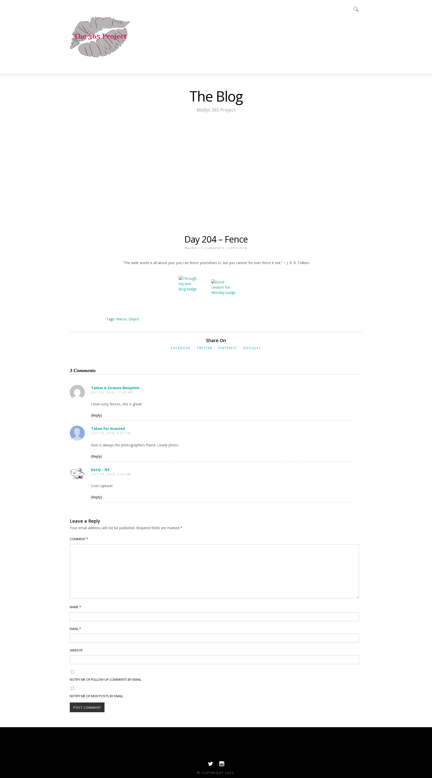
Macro (191, 248)
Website (76, 650)
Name (75, 607)
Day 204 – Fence (216, 239)
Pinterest (227, 348)
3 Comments (212, 248)
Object (133, 319)
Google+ (252, 348)
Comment (79, 539)
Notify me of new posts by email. (97, 696)
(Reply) (96, 415)
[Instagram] (221, 765)
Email (75, 628)
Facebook (181, 348)
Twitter (204, 348)
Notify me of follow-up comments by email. (106, 679)
